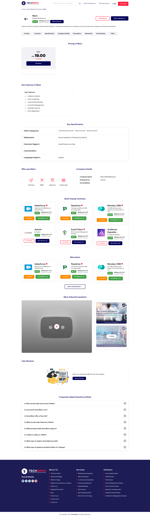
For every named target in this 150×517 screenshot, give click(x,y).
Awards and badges (56, 476)
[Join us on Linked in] (29, 481)
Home (23, 9)
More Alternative (74, 286)
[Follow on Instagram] (32, 481)
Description (77, 33)
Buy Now (38, 63)
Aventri (38, 229)
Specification (49, 33)
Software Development (84, 483)
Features (38, 33)
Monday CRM (114, 206)
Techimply (74, 514)
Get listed (123, 4)
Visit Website (42, 218)
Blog (52, 492)
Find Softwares (89, 3)
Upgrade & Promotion (57, 489)
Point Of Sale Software (112, 486)
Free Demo (103, 18)
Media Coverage (55, 480)
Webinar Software (80, 130)
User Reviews (100, 33)
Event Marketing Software (34, 9)
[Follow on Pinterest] (36, 481)
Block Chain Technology (85, 496)
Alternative (88, 33)
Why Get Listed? (55, 473)
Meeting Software (92, 130)
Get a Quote (118, 18)
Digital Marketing (83, 486)
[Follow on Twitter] (26, 481)
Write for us (54, 486)
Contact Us (54, 502)
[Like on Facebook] (23, 481)
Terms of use (54, 496)
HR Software (109, 480)
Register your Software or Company (61, 483)
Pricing (26, 33)
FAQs (112, 33)
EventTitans (77, 229)
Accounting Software (111, 473)
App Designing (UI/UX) (84, 492)
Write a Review (56, 21)
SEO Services (82, 489)
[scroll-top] (147, 508)
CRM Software (109, 476)
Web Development (83, 476)
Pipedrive (76, 206)
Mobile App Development (85, 473)
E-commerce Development (86, 480)
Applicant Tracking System (113, 489)
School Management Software (114, 483)
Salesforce (40, 206)
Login (114, 3)
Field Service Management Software (115, 496)
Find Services (103, 3)
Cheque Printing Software (112, 492)
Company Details (63, 33)
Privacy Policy (55, 499)
